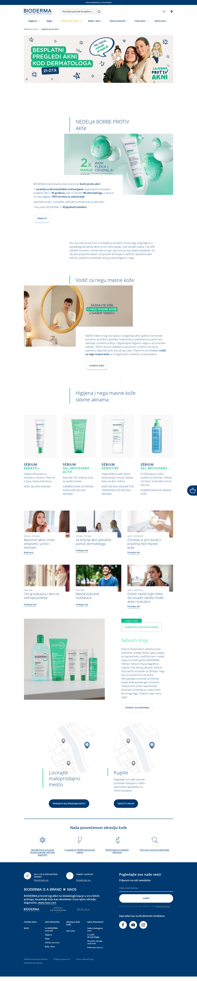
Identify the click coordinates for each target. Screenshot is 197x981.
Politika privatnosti (62, 959)
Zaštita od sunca (70, 20)
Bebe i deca (94, 20)
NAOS (26, 928)
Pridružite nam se (95, 947)
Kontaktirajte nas (41, 880)
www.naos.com (47, 902)
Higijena (32, 20)
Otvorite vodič (97, 365)
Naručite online (126, 803)
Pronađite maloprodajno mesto (69, 803)
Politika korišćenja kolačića (35, 959)
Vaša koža (140, 20)
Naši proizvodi (117, 20)
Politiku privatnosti (163, 906)
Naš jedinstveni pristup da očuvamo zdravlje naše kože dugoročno (42, 852)
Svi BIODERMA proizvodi (51, 929)
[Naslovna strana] (38, 11)
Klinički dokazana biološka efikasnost (117, 851)
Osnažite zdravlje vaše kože (94, 942)
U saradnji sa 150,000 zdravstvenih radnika (79, 851)
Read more (29, 552)
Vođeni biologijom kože (95, 929)
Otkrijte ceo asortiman (137, 707)
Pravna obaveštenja (85, 959)
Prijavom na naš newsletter (135, 880)
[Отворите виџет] (192, 490)
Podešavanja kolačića (33, 963)
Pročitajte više (82, 550)
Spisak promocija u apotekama (98, 2)
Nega (49, 20)
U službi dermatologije (93, 935)
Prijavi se (42, 218)
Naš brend (160, 20)
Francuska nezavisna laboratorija (154, 850)
